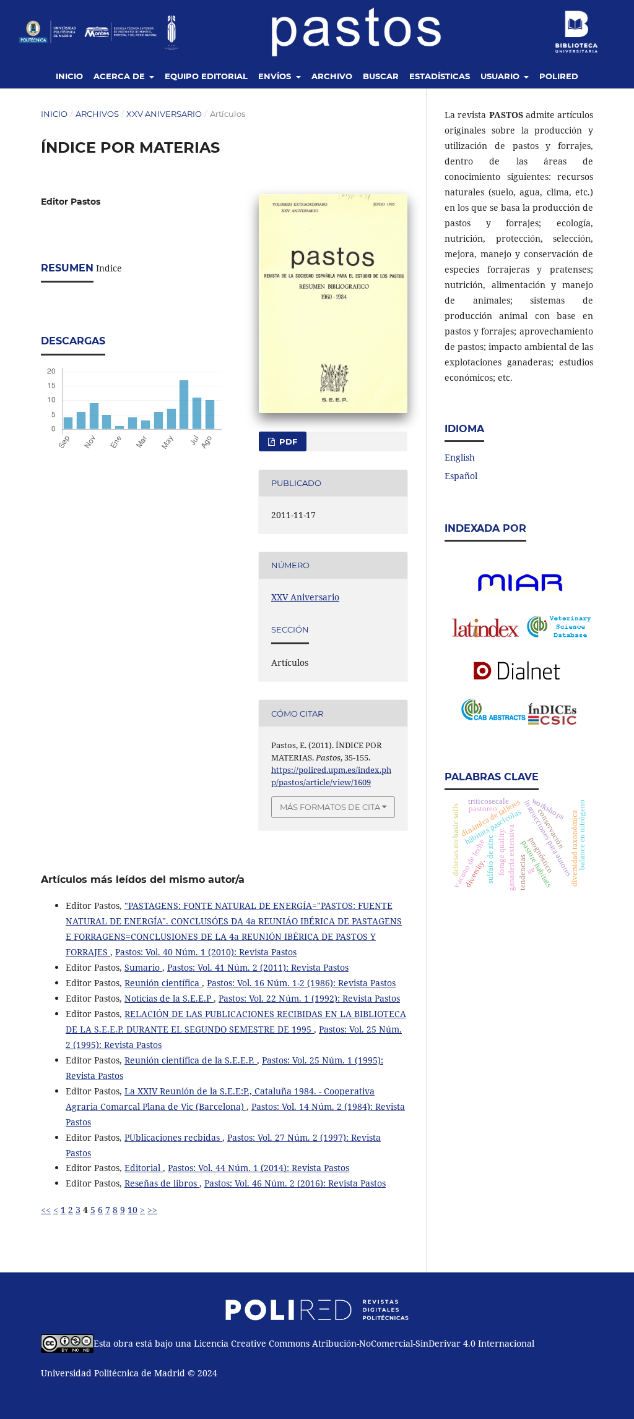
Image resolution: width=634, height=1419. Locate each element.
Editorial (143, 1168)
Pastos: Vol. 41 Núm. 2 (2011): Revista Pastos (258, 967)
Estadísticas (439, 76)
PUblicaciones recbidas (173, 1137)
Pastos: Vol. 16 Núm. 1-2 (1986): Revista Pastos (301, 983)
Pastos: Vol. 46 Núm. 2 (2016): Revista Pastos (295, 1183)
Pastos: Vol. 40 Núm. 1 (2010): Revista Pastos (206, 952)
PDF (287, 441)
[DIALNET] (519, 670)
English (460, 457)
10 (132, 1210)
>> (152, 1210)
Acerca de (120, 76)
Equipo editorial (206, 76)
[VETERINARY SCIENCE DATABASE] (559, 634)
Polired (558, 76)
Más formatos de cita (330, 807)
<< (46, 1210)
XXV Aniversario (164, 114)
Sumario (143, 967)
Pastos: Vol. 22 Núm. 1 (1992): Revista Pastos (309, 998)
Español (461, 476)
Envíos (275, 76)
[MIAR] (520, 590)
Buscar (381, 76)
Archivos (97, 114)
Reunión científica (163, 983)
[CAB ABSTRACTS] (493, 717)
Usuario (501, 76)
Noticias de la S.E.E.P (169, 998)
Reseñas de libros (161, 1183)
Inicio (69, 76)
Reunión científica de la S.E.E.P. (190, 1060)
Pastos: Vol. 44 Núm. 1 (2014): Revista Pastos (258, 1168)
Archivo (331, 76)
